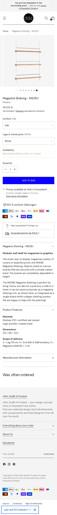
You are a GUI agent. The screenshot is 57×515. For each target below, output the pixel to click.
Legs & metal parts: (17, 134)
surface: (9, 118)
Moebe (6, 102)
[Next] (52, 6)
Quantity (7, 163)
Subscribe (49, 454)
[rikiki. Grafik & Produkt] (28, 18)
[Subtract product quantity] (5, 169)
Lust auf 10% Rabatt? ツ (17, 509)
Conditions (17, 503)
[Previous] (4, 6)
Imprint (6, 503)
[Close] (35, 510)
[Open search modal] (46, 18)
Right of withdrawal (34, 503)
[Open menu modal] (4, 18)
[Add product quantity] (14, 169)
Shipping (20, 111)
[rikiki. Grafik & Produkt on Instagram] (9, 465)
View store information (17, 196)
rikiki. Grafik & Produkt (28, 475)
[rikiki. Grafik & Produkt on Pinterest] (14, 465)
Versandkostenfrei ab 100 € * (25, 233)
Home (5, 31)
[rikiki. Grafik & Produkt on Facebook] (4, 465)
